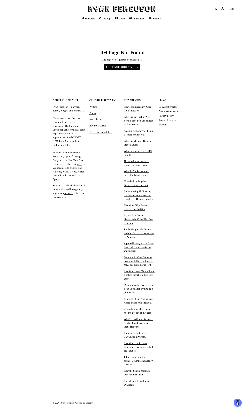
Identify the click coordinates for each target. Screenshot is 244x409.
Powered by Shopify (84, 403)
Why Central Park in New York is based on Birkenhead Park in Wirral (138, 120)
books (62, 189)
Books (92, 113)
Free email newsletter (100, 132)
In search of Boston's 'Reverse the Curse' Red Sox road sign (138, 219)
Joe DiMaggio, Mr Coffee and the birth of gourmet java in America (139, 233)
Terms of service (167, 120)
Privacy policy (166, 115)
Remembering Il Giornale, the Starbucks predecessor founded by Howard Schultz (138, 195)
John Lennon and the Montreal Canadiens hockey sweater (138, 360)
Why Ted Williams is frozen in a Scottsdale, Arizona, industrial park (138, 323)
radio (82, 129)
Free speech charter (169, 111)
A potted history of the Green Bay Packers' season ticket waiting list (139, 247)
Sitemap (163, 124)
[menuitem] (88, 18)
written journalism (66, 118)
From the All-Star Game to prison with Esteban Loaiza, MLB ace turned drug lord (138, 261)
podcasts (68, 193)
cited (79, 164)
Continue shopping (120, 67)
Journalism (95, 119)
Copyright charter (168, 106)
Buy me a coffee (97, 125)
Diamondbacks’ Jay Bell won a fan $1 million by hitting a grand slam (139, 288)
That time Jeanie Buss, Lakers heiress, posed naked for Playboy (138, 347)
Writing (93, 106)
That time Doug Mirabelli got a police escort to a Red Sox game (139, 275)
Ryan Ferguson (67, 403)
